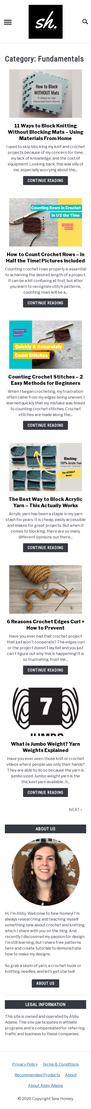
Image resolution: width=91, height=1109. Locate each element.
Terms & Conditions (60, 1064)
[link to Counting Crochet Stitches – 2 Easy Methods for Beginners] (45, 344)
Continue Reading (45, 180)
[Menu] (8, 23)
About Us (45, 983)
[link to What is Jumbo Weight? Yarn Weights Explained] (45, 712)
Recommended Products (37, 1075)
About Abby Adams (45, 1085)
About (71, 1075)
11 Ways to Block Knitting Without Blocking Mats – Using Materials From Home (45, 132)
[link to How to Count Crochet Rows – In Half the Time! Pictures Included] (45, 222)
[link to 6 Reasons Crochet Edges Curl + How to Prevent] (45, 589)
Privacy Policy (25, 1064)
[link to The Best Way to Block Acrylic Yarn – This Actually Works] (45, 467)
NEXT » (75, 809)
